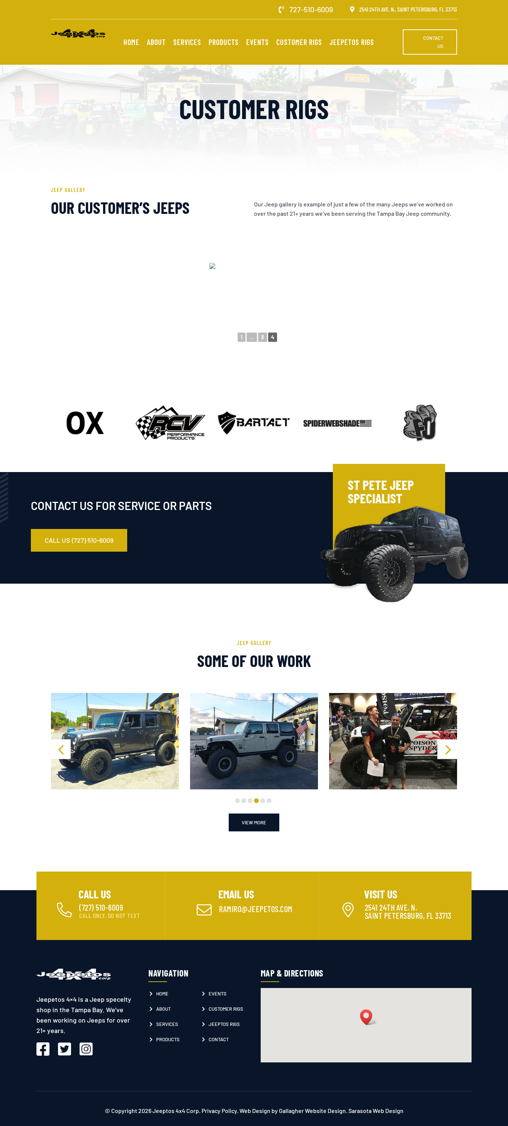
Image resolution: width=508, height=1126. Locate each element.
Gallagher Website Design (312, 1110)
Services (187, 42)
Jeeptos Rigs (224, 1024)
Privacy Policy (219, 1110)
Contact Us (433, 42)
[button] (61, 749)
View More (254, 822)
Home (131, 42)
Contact (219, 1039)
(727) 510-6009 (101, 907)
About (156, 42)
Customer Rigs (299, 42)
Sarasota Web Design (375, 1110)
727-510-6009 (311, 9)
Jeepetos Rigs (351, 42)
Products (224, 42)
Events (257, 42)
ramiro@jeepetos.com (256, 909)
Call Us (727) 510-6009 (79, 540)
